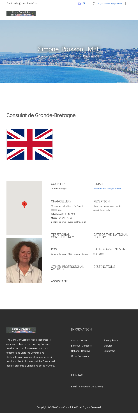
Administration (79, 340)
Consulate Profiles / (60, 56)
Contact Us (109, 350)
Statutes (108, 345)
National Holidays (80, 350)
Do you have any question (109, 3)
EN (79, 3)
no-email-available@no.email (107, 188)
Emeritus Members (81, 345)
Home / (42, 56)
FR (84, 3)
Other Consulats (80, 356)
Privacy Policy (111, 340)
